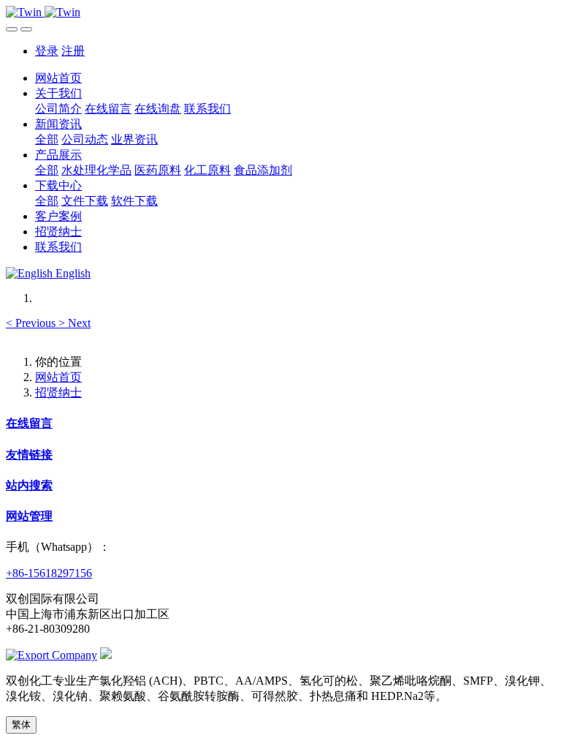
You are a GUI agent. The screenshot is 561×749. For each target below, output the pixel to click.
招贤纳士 (58, 392)
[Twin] (280, 12)
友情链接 (29, 454)
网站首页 (58, 78)
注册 (73, 51)
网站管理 (29, 516)
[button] (32, 323)
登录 (46, 51)
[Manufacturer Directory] (51, 655)
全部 (46, 139)
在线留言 (29, 423)
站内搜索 (29, 485)
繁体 (21, 724)
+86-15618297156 (49, 573)
